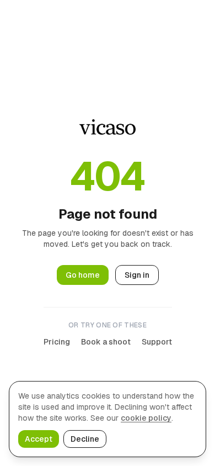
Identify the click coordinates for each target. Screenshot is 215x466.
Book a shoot (106, 342)
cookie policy (146, 418)
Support (157, 342)
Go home (83, 275)
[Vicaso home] (107, 127)
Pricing (57, 342)
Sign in (137, 275)
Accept (38, 439)
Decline (85, 439)
